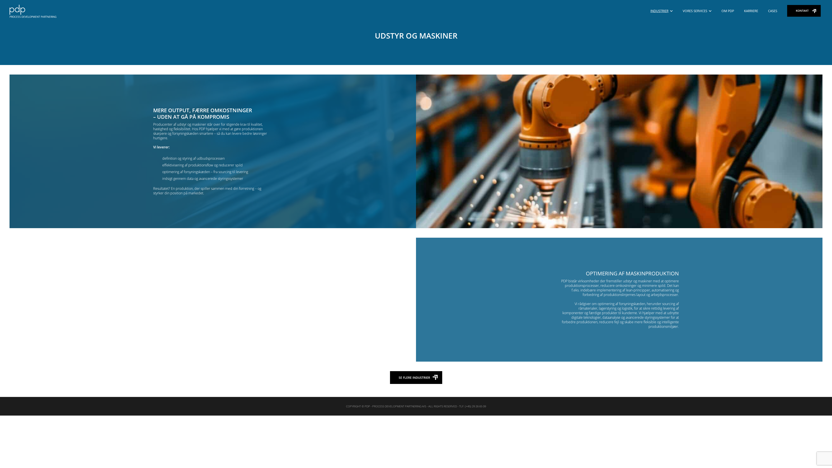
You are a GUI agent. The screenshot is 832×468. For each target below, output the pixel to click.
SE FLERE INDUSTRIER (414, 377)
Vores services (695, 11)
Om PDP (728, 11)
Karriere (751, 11)
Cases (772, 11)
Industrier (659, 11)
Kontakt (802, 11)
